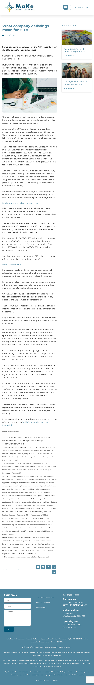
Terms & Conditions (43, 602)
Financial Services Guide (45, 597)
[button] (65, 7)
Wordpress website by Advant (47, 680)
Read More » (69, 55)
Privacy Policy (41, 607)
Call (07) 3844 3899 (71, 595)
